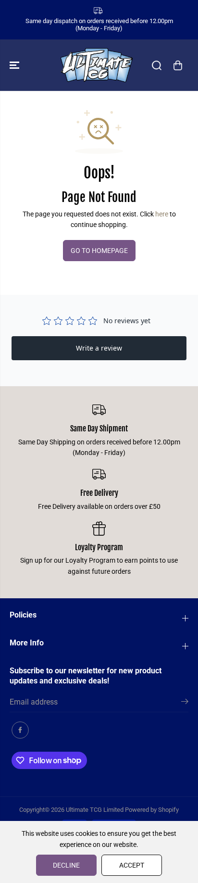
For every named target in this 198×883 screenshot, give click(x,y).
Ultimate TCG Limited (95, 809)
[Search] (156, 65)
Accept (131, 865)
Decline (66, 865)
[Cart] (177, 65)
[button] (15, 65)
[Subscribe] (184, 703)
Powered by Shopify (152, 809)
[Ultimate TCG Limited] (97, 65)
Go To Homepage (99, 250)
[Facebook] (20, 730)
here (161, 214)
